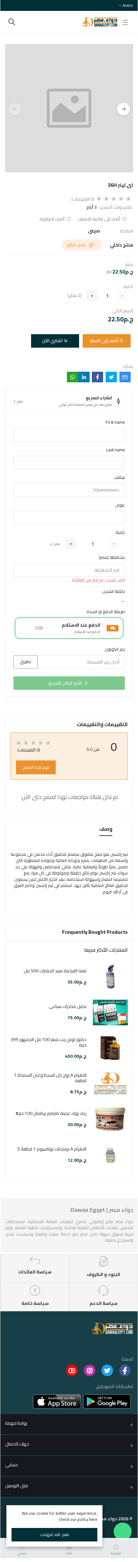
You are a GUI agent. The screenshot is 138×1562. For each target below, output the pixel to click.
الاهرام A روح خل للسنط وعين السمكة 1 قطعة (50, 1077)
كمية (120, 532)
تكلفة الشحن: (113, 591)
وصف (105, 829)
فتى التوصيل (16, 1485)
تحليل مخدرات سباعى (67, 1006)
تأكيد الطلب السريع (66, 683)
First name (115, 422)
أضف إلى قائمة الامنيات (99, 219)
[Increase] (70, 543)
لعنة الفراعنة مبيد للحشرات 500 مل (55, 971)
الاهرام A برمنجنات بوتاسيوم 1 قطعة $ (51, 1149)
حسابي (11, 1465)
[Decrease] (114, 543)
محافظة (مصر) (112, 557)
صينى (94, 231)
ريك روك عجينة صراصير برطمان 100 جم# (51, 1113)
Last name (115, 450)
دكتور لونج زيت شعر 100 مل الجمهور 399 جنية (48, 1042)
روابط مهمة (16, 1423)
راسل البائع (76, 244)
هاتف (119, 477)
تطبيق (25, 661)
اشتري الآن (52, 340)
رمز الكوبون (115, 649)
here (93, 1519)
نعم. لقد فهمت (54, 1534)
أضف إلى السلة (104, 340)
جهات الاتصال (17, 1444)
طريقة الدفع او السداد (105, 612)
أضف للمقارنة (52, 219)
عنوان (120, 505)
